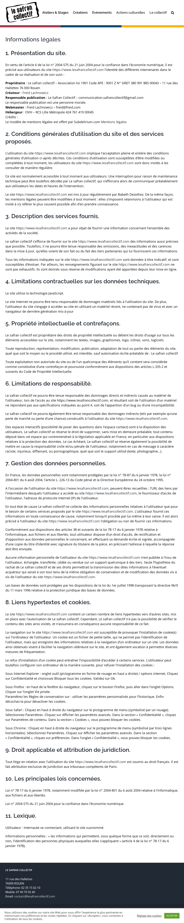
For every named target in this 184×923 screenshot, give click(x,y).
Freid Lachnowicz (35, 93)
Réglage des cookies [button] (149, 915)
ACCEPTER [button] (171, 915)
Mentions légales (114, 122)
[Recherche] (172, 12)
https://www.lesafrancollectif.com (78, 69)
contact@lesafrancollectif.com (34, 896)
